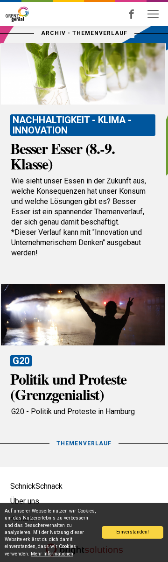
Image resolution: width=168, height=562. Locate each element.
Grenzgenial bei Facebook (144, 14)
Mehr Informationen (52, 553)
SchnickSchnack (36, 486)
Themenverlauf (84, 443)
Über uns (24, 501)
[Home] (15, 14)
